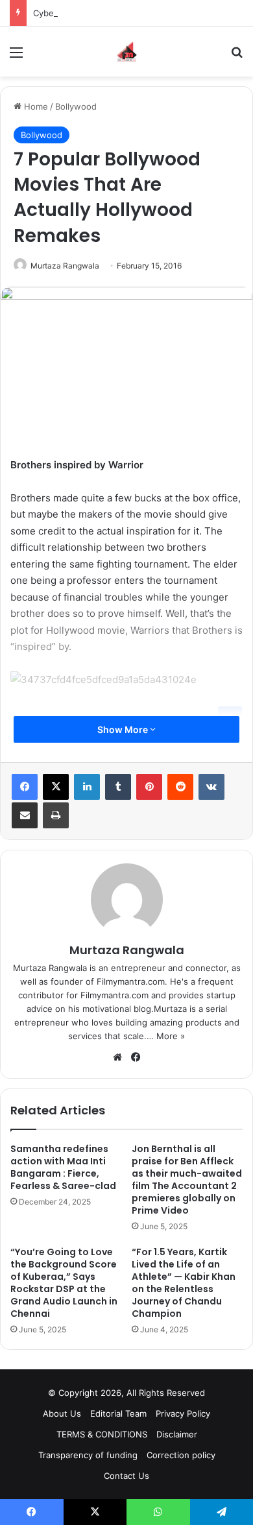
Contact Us (126, 1476)
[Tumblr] (118, 787)
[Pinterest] (149, 787)
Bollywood (76, 106)
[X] (56, 787)
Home (34, 106)
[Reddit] (180, 787)
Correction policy (181, 1455)
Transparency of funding (88, 1455)
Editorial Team (118, 1413)
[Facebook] (25, 787)
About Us (62, 1413)
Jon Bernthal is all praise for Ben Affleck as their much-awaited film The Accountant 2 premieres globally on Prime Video (187, 1179)
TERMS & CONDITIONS (101, 1434)
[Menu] (16, 56)
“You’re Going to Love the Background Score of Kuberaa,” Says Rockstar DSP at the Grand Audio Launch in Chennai (63, 1282)
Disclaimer (176, 1434)
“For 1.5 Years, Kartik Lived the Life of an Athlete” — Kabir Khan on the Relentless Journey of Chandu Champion (183, 1282)
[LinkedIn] (87, 787)
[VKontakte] (211, 787)
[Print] (56, 815)
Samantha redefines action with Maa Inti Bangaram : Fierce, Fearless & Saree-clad (63, 1167)
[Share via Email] (25, 815)
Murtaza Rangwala (64, 265)
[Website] (117, 1057)
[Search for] (236, 56)
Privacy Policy (183, 1413)
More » (170, 1036)
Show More (123, 729)
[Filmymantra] (127, 51)
